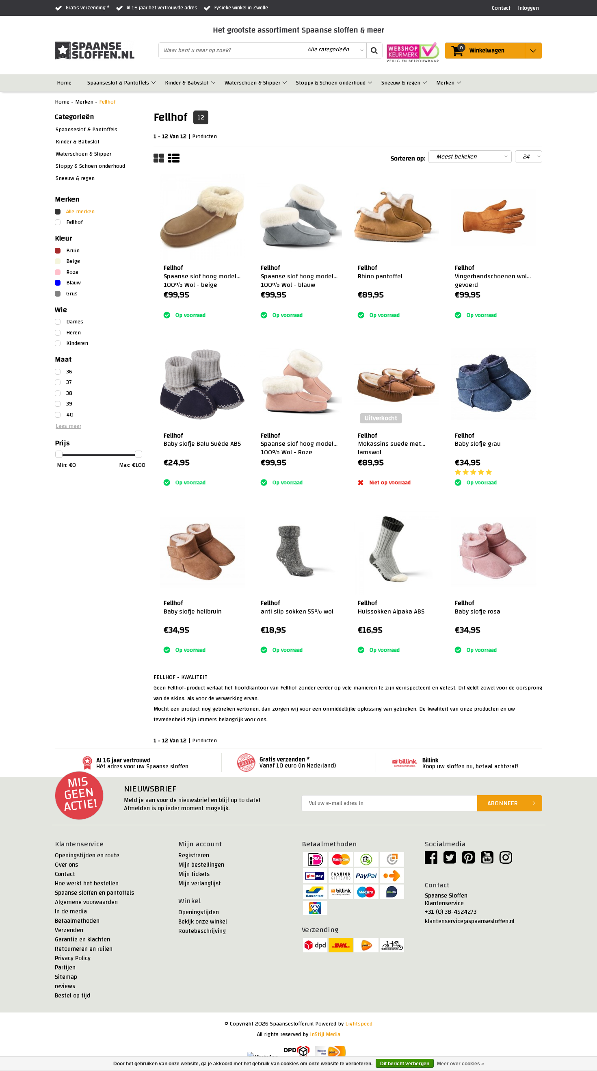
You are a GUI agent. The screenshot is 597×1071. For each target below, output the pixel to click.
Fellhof (107, 102)
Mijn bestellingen (201, 864)
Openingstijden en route (87, 855)
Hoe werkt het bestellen (87, 883)
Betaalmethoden (77, 921)
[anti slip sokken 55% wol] (299, 552)
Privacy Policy (73, 958)
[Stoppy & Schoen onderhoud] (371, 83)
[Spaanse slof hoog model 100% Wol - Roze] (299, 384)
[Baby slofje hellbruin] (202, 552)
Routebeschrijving (202, 931)
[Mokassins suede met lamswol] (396, 384)
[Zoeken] (374, 50)
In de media (71, 911)
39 (69, 404)
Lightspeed (358, 1024)
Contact (65, 874)
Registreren (193, 855)
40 (70, 415)
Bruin (73, 250)
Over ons (66, 864)
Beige (73, 261)
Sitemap (66, 977)
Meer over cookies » (460, 1064)
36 (69, 371)
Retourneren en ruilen (83, 949)
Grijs (72, 293)
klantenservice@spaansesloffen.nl (470, 921)
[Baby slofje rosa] (493, 552)
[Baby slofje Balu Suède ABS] (202, 384)
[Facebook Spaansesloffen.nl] (431, 861)
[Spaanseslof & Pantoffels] (154, 83)
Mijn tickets (194, 874)
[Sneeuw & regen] (425, 83)
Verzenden (69, 930)
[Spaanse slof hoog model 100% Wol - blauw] (299, 217)
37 (69, 382)
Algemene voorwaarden (86, 902)
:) (165, 304)
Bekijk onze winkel (202, 921)
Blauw (73, 283)
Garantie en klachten (82, 939)
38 (69, 393)
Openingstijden (198, 912)
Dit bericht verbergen (404, 1064)
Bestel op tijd (73, 995)
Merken (84, 102)
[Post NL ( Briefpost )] (330, 1052)
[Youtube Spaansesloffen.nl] (487, 861)
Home (62, 102)
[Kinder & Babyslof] (214, 83)
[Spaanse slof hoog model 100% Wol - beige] (202, 217)
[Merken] (459, 83)
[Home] (76, 83)
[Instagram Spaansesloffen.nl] (506, 861)
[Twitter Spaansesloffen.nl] (449, 861)
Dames (74, 322)
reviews (65, 986)
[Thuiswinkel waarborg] (411, 52)
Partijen (65, 967)
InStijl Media (325, 1034)
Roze (72, 272)
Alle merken (80, 211)
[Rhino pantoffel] (396, 217)
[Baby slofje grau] (493, 384)
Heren (73, 332)
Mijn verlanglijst (199, 883)
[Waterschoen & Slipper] (285, 83)
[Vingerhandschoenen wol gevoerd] (493, 217)
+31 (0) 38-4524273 (450, 912)
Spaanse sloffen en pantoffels (94, 893)
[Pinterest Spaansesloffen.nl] (468, 861)
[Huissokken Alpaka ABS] (396, 552)
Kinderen (77, 343)
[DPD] (296, 1052)
